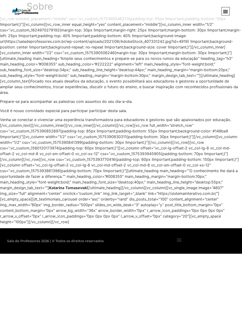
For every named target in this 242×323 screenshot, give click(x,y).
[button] (225, 11)
